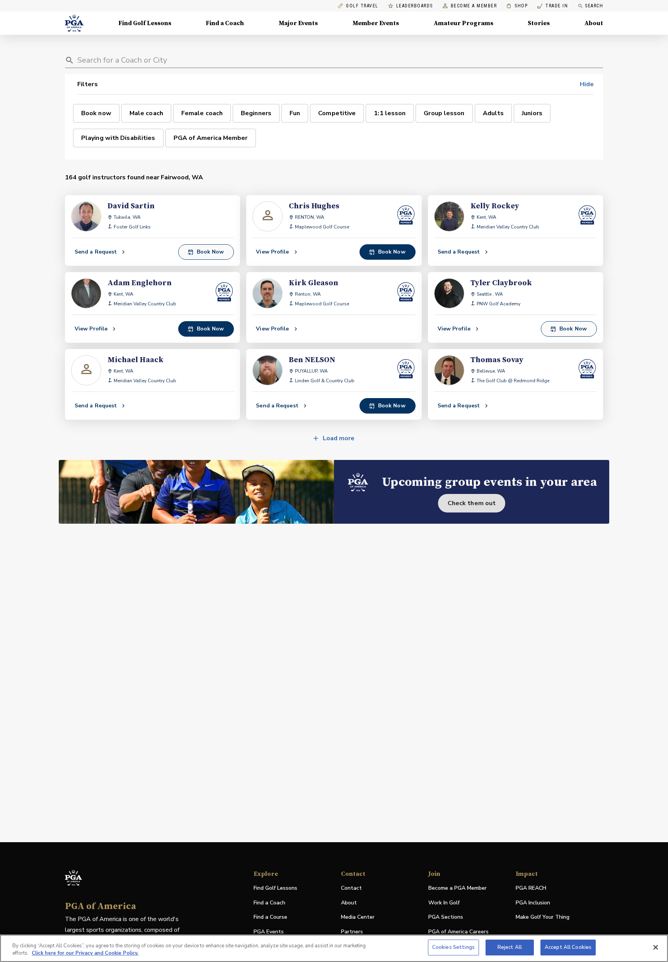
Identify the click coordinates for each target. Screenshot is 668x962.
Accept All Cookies (568, 947)
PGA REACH (531, 888)
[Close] (655, 947)
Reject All (510, 947)
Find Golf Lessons (144, 23)
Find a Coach (225, 23)
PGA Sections (445, 917)
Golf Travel (362, 6)
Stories (539, 23)
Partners (352, 931)
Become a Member (474, 6)
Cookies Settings (453, 947)
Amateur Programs (463, 23)
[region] (334, 948)
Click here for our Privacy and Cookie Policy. (85, 953)
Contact (351, 888)
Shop (517, 6)
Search (594, 6)
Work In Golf (444, 902)
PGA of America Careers (458, 932)
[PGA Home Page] (74, 23)
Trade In (552, 6)
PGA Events (269, 931)
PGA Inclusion (533, 902)
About (593, 23)
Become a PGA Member (457, 888)
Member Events (376, 23)
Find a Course (270, 917)
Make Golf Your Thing (542, 917)
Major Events (298, 23)
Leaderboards (414, 6)
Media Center (358, 917)
